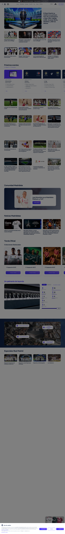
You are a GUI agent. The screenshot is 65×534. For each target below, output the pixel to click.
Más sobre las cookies (5, 532)
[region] (32, 528)
